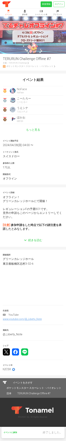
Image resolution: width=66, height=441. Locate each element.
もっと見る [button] (33, 129)
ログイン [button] (59, 4)
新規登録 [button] (46, 4)
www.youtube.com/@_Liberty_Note (22, 319)
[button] (33, 235)
